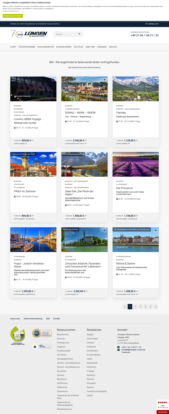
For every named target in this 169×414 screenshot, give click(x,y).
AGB (48, 318)
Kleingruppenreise (65, 359)
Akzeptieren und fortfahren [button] (13, 16)
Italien (89, 359)
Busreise (61, 338)
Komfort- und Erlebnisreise (68, 363)
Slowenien (91, 383)
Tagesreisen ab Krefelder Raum (68, 396)
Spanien (90, 387)
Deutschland (92, 338)
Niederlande (92, 363)
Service (113, 47)
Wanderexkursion (64, 409)
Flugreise (61, 347)
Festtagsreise (63, 343)
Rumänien (91, 375)
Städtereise (62, 387)
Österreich (91, 367)
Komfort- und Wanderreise (68, 367)
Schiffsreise (62, 383)
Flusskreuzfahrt (64, 351)
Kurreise (60, 375)
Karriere (102, 47)
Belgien (90, 334)
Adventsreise (63, 334)
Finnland (90, 343)
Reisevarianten (46, 47)
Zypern (90, 395)
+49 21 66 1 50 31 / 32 (145, 35)
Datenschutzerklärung (33, 318)
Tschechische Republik (97, 391)
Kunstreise (61, 371)
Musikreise (62, 379)
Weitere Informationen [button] (10, 11)
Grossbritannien (93, 355)
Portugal (90, 371)
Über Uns (90, 47)
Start (13, 47)
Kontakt (56, 318)
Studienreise (62, 391)
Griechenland (92, 351)
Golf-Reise (61, 355)
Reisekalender (63, 47)
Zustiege (78, 47)
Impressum (15, 318)
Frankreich (91, 347)
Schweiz (90, 379)
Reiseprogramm (27, 47)
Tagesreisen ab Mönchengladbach (65, 403)
